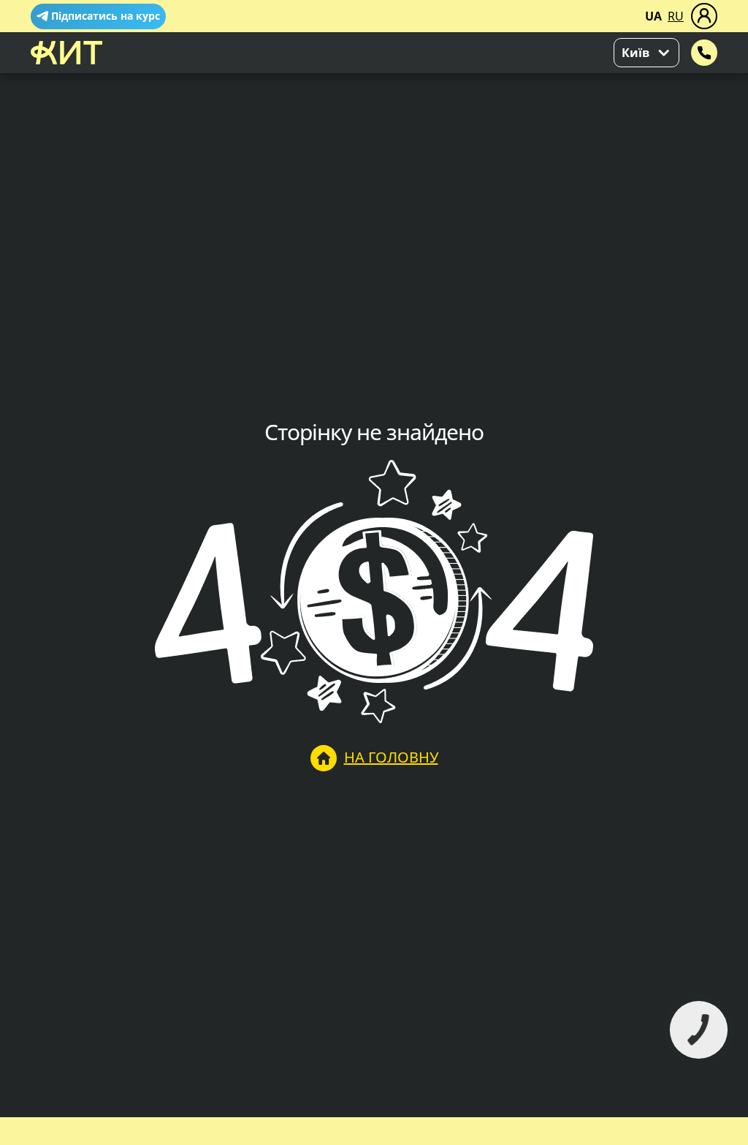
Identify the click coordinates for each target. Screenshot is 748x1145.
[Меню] (704, 16)
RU (676, 16)
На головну (391, 757)
